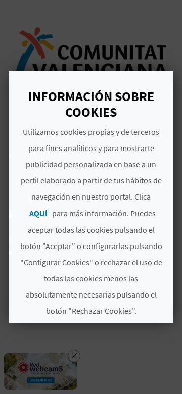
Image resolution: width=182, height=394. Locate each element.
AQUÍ (38, 213)
